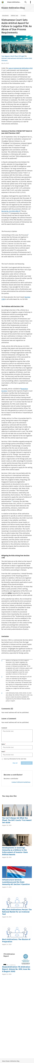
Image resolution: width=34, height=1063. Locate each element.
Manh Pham (14, 56)
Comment (4, 728)
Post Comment (26, 763)
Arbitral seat (14, 15)
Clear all (15, 763)
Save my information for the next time (15, 759)
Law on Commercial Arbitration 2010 (20, 68)
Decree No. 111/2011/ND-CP (10, 211)
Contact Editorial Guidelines (21, 782)
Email (3, 751)
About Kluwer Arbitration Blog (10, 1061)
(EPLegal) (21, 56)
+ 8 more (22, 15)
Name (3, 744)
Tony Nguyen (5, 56)
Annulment (5, 15)
